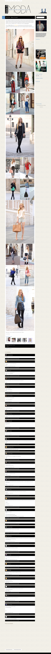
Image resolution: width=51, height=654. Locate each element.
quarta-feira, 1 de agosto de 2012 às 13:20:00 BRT (12, 444)
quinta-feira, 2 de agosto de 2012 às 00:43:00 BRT (12, 575)
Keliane (8, 438)
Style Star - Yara (19, 342)
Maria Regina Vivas (10, 447)
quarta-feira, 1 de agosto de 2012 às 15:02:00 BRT (12, 495)
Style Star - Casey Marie (14, 343)
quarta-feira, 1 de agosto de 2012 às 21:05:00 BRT (12, 567)
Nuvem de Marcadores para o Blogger (41, 105)
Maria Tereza (9, 536)
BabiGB (8, 479)
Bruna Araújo (9, 430)
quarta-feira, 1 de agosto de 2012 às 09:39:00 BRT (12, 367)
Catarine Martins (10, 355)
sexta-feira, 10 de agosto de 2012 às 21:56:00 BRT (12, 620)
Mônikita (8, 498)
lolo (8, 361)
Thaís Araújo (9, 489)
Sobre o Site (10, 0)
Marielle (8, 378)
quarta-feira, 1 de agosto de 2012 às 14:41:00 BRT (12, 486)
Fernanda (8, 616)
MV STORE (9, 570)
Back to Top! (31, 653)
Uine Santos (9, 370)
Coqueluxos (9, 563)
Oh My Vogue (16, 25)
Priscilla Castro (9, 527)
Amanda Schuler (10, 453)
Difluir (28, 653)
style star (10, 348)
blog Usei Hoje (9, 604)
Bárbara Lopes (9, 413)
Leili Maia (9, 462)
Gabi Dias (9, 586)
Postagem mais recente (17, 649)
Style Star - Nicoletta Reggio (30, 343)
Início (6, 0)
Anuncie (20, 0)
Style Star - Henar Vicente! (12, 17)
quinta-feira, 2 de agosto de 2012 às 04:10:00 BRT (12, 601)
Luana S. (8, 471)
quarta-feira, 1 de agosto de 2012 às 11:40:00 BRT (12, 418)
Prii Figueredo (9, 420)
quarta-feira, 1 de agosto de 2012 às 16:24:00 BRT (12, 533)
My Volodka (9, 554)
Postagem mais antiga (9, 649)
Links (17, 0)
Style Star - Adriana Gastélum (8, 342)
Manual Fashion (10, 395)
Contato (14, 0)
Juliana (8, 386)
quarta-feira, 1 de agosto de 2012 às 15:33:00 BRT (12, 524)
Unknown (8, 520)
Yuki (8, 595)
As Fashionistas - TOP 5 (25, 343)
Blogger (22, 653)
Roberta (8, 405)
